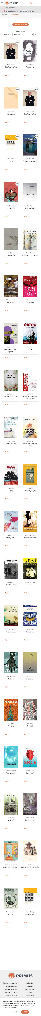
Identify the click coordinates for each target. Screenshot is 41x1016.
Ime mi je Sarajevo (11, 396)
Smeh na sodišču (11, 67)
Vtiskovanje (11, 114)
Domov (5, 15)
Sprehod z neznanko (30, 538)
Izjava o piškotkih (11, 995)
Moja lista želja (29, 989)
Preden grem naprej (30, 161)
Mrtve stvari (30, 679)
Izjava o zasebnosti (11, 992)
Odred (30, 349)
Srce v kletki (30, 773)
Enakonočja (11, 255)
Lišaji (11, 161)
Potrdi (25, 1012)
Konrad (11, 820)
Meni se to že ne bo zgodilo (11, 351)
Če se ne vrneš (30, 820)
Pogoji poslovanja (11, 986)
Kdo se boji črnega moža (30, 867)
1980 (30, 585)
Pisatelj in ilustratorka (11, 867)
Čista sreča (30, 632)
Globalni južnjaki (30, 491)
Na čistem (11, 679)
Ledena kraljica (11, 443)
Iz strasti (30, 726)
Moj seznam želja (35, 3)
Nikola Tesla (11, 302)
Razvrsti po (7, 34)
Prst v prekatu (11, 538)
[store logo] (9, 3)
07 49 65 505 (10, 8)
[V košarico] (16, 76)
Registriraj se (30, 995)
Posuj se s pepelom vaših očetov (30, 398)
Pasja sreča (30, 67)
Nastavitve (15, 1012)
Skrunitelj (11, 914)
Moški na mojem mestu (30, 255)
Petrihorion (11, 208)
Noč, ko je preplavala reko (30, 445)
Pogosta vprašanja (11, 989)
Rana (11, 491)
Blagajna (30, 992)
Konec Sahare (11, 632)
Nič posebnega (30, 914)
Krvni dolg (30, 302)
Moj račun (30, 986)
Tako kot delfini (11, 773)
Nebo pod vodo (30, 208)
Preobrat (11, 726)
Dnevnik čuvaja (10, 585)
